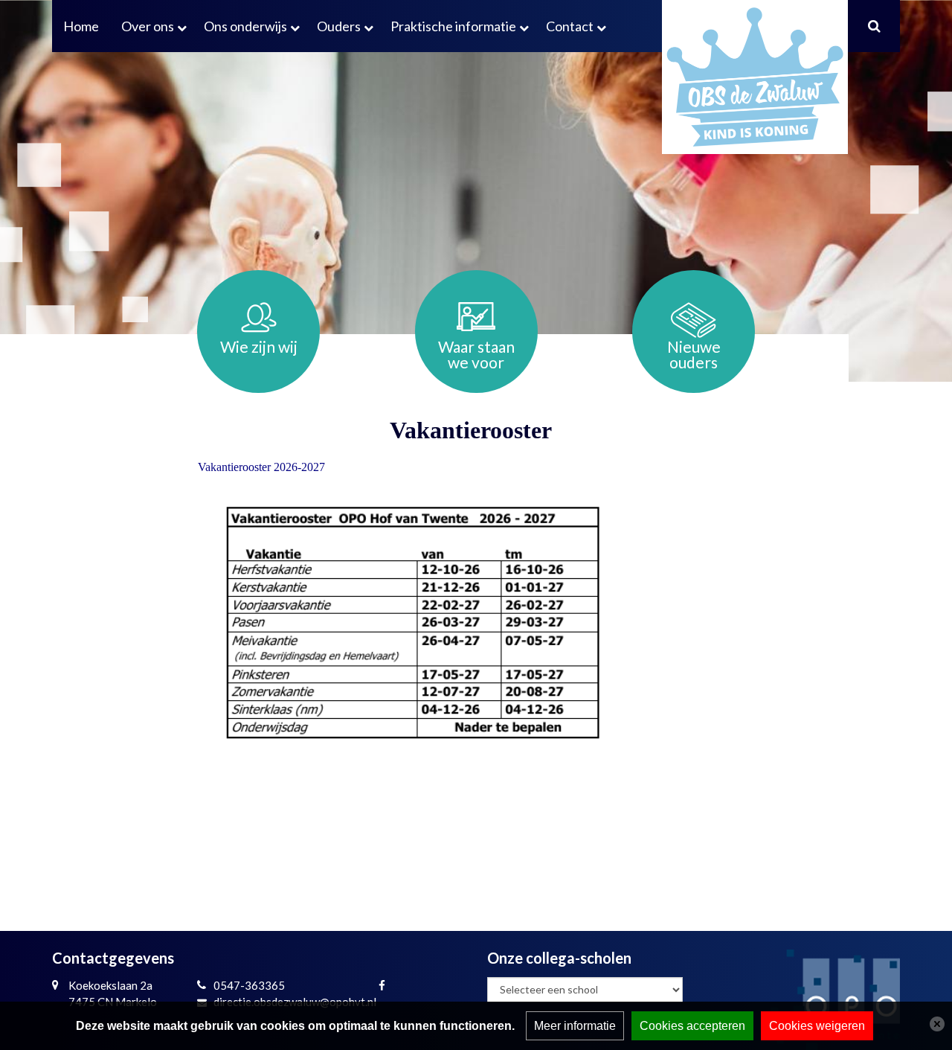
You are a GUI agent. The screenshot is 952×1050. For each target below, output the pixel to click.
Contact (570, 26)
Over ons (147, 26)
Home (81, 26)
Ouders (339, 26)
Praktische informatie (453, 26)
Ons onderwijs (245, 26)
